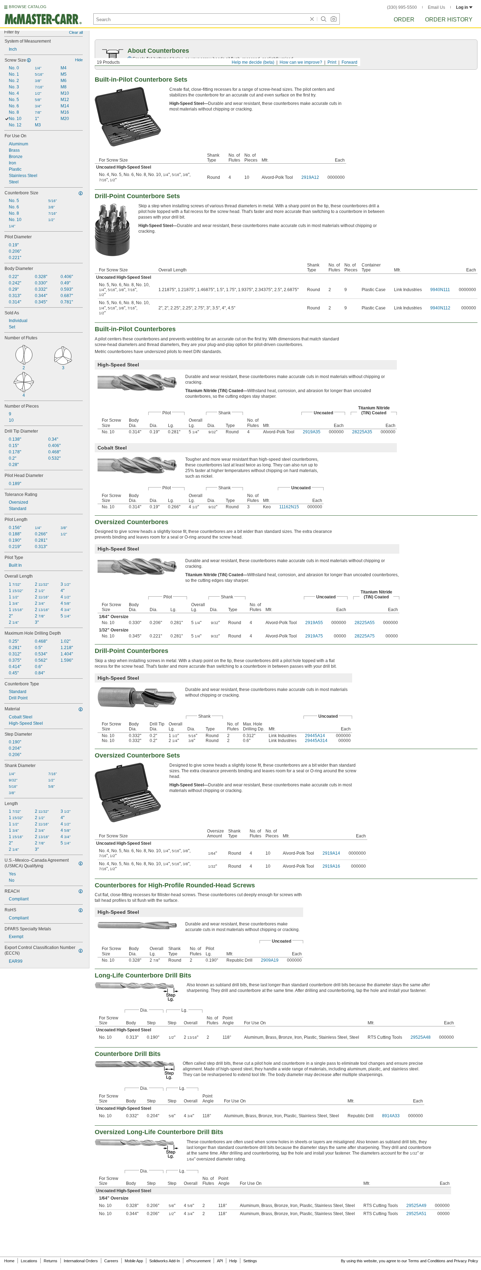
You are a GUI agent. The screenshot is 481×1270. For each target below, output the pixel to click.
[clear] (312, 19)
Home (9, 1261)
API (220, 1261)
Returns (50, 1261)
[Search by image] (333, 19)
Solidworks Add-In (164, 1261)
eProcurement (198, 1261)
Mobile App (134, 1261)
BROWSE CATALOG (27, 7)
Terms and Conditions (426, 1261)
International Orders (81, 1261)
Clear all (76, 32)
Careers (111, 1261)
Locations (29, 1261)
